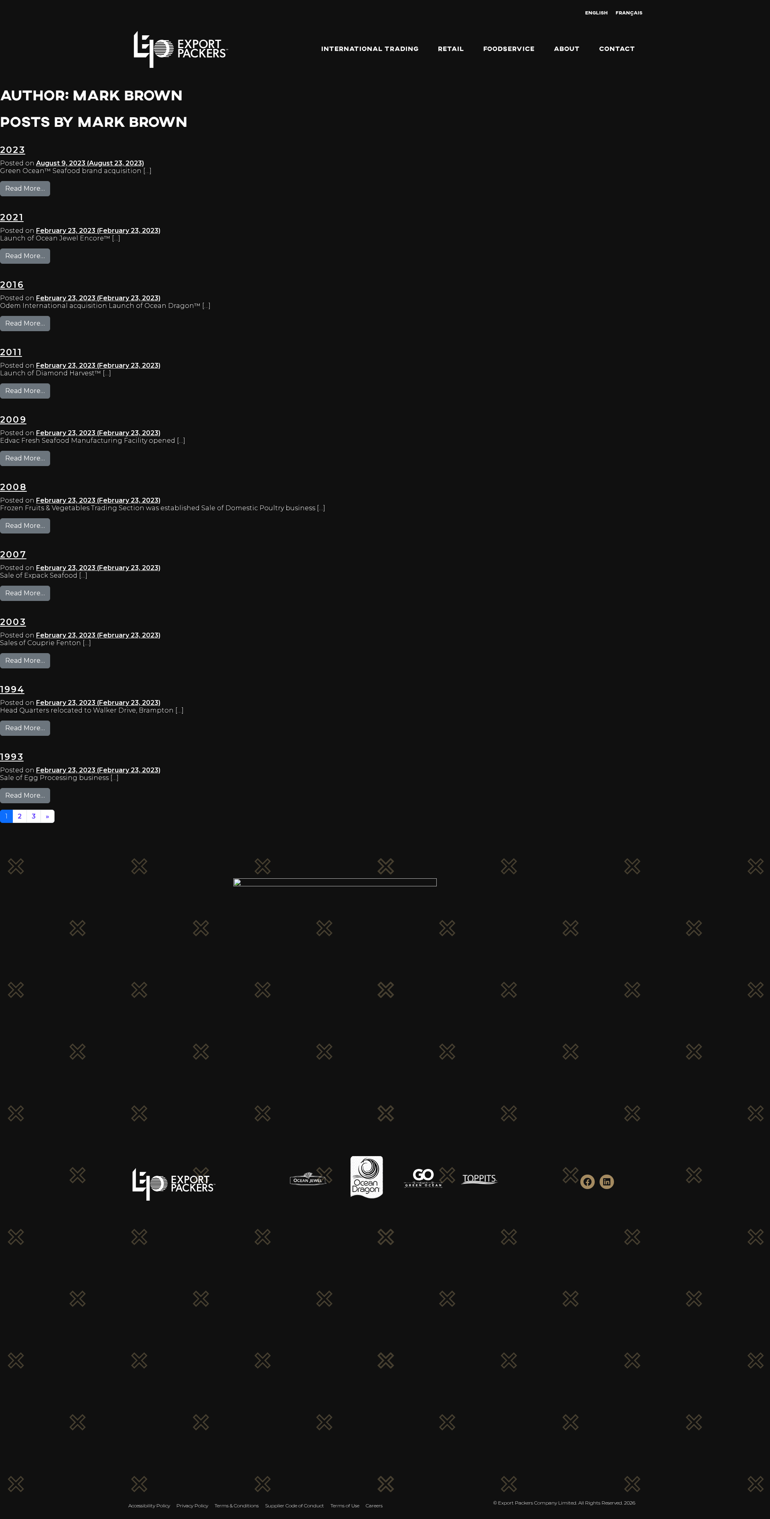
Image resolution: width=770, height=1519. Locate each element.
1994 (12, 689)
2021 (12, 217)
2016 (12, 284)
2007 (13, 554)
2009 (13, 419)
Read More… (27, 188)
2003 (13, 622)
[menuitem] (596, 12)
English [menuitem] (596, 12)
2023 (12, 150)
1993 (12, 756)
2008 (13, 487)
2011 (11, 352)
